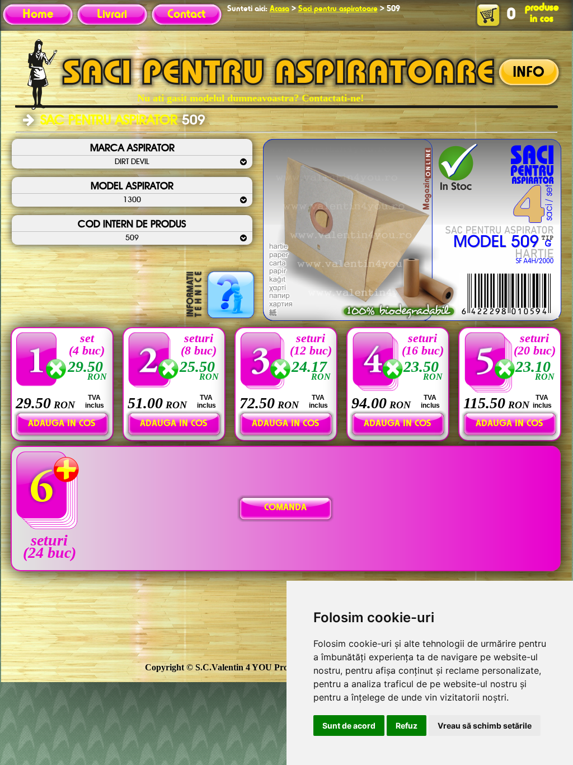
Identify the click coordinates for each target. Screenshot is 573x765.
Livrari (112, 14)
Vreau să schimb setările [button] (485, 725)
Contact (186, 14)
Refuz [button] (406, 725)
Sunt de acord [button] (348, 725)
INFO (528, 73)
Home (37, 14)
